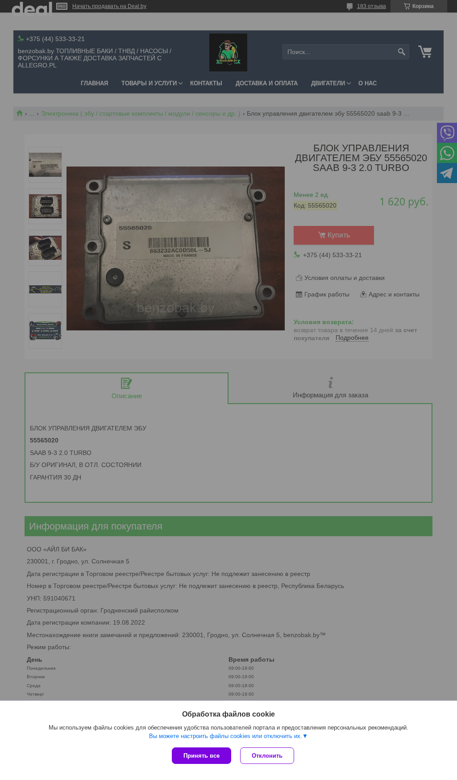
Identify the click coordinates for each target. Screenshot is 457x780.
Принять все (201, 755)
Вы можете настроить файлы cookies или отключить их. (225, 736)
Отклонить (267, 755)
